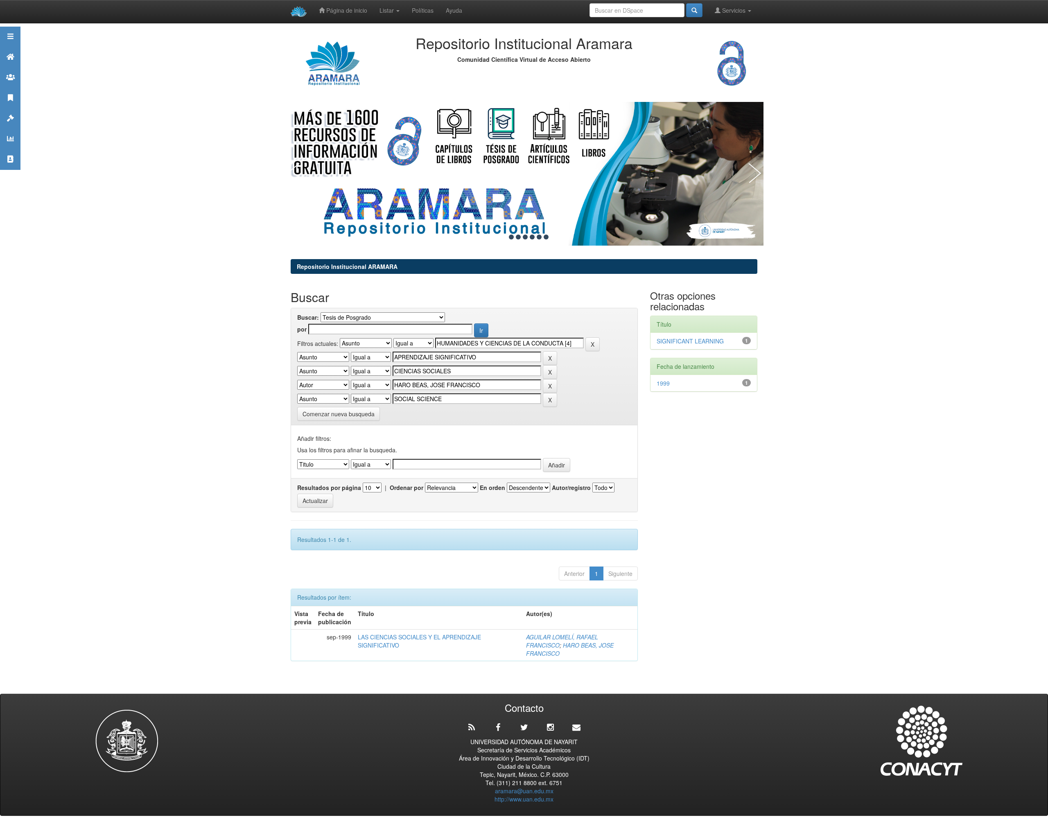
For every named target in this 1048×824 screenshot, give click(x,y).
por (302, 329)
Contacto (10, 169)
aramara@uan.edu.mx (524, 791)
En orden (492, 487)
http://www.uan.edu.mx (524, 799)
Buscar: (308, 317)
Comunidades (10, 87)
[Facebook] (498, 727)
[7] (546, 237)
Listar (387, 10)
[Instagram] (550, 727)
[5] (532, 237)
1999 (663, 383)
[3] (518, 237)
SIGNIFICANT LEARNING (692, 341)
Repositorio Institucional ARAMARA (347, 266)
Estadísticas (10, 148)
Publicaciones (10, 107)
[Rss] (471, 727)
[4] (525, 237)
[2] (511, 237)
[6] (539, 237)
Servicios (733, 10)
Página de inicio (346, 10)
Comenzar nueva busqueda (339, 414)
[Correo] (576, 727)
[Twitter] (524, 727)
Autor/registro (571, 487)
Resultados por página (329, 487)
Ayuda (454, 10)
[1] (504, 237)
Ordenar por (406, 487)
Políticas (423, 10)
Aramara (10, 67)
